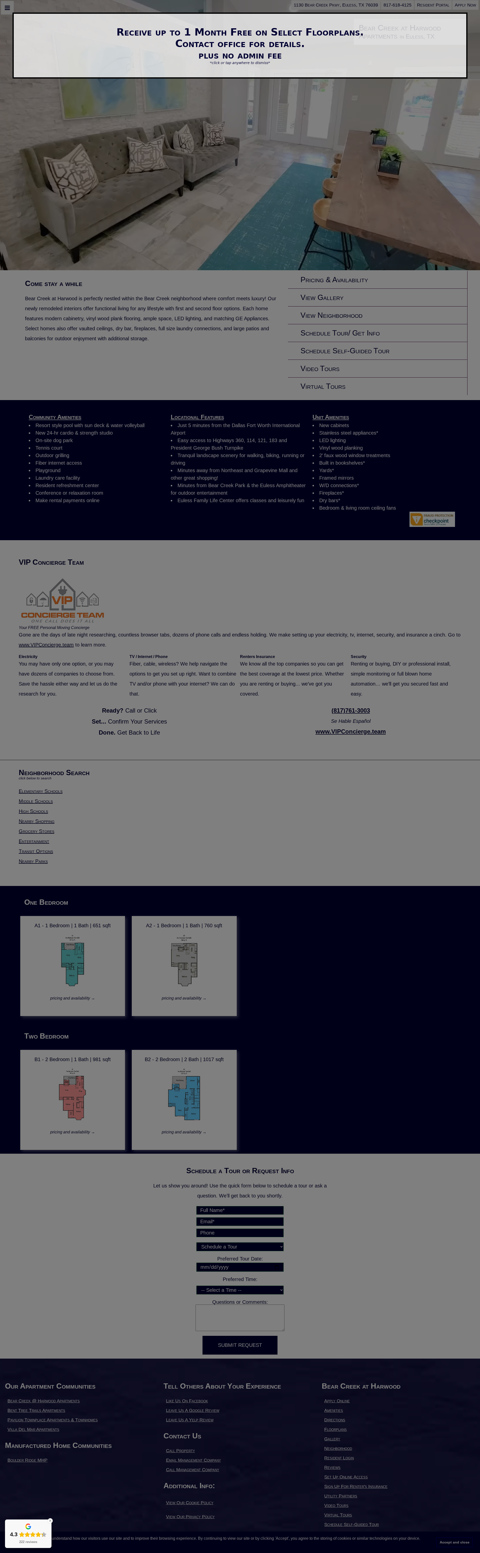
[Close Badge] (50, 1520)
